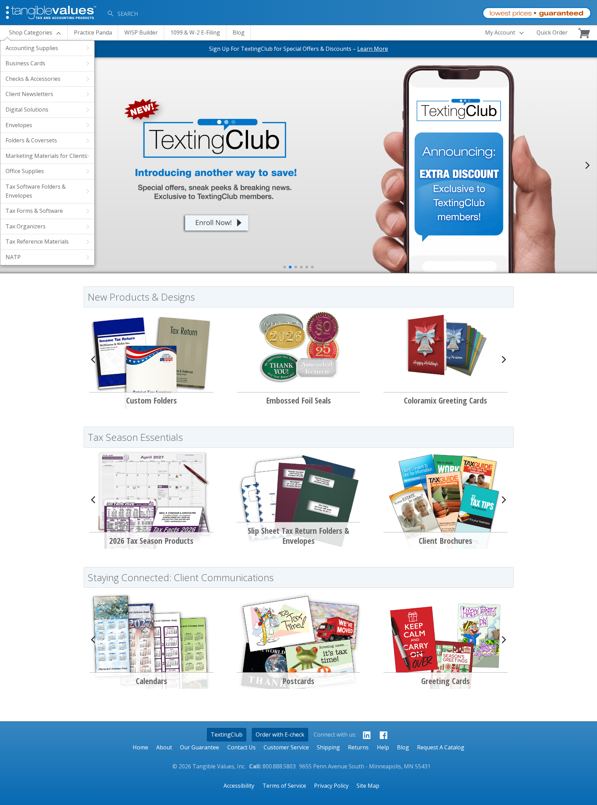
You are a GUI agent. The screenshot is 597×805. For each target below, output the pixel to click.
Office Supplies (25, 171)
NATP (13, 257)
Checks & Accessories (33, 79)
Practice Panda (93, 32)
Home (140, 747)
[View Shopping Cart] (585, 32)
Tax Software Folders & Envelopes (36, 191)
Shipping (328, 747)
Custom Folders (151, 400)
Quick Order (552, 32)
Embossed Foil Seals (298, 400)
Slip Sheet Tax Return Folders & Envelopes (298, 536)
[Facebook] (381, 735)
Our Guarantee (199, 747)
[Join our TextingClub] (210, 165)
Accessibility (239, 785)
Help (383, 747)
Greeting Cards (445, 680)
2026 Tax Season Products (151, 540)
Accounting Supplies (32, 48)
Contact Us (241, 747)
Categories (30, 32)
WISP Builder (141, 32)
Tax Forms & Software (34, 211)
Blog (239, 32)
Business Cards (25, 63)
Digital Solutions (27, 109)
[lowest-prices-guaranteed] (537, 11)
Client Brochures (445, 540)
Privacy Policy (331, 785)
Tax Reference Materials (37, 241)
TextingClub (227, 734)
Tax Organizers (26, 226)
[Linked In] (364, 735)
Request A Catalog (440, 747)
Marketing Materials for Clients (46, 156)
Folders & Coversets (31, 140)
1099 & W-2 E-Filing (195, 32)
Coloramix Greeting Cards (445, 400)
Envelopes (19, 125)
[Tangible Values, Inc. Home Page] (52, 12)
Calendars (151, 680)
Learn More (372, 49)
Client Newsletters (29, 94)
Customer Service (286, 747)
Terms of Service (284, 785)
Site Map (368, 785)
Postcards (298, 680)
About (164, 747)
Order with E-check (280, 734)
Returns (358, 747)
